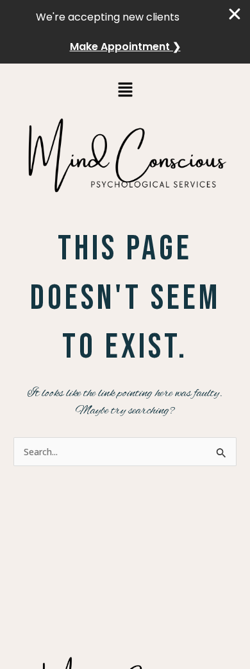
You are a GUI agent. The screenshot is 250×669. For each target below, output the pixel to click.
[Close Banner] (235, 14)
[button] (125, 89)
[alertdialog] (125, 32)
